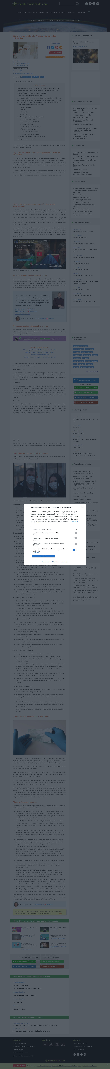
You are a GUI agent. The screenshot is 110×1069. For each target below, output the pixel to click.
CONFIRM (43, 556)
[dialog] (55, 534)
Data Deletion (45, 561)
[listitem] (55, 529)
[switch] (75, 533)
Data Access (55, 561)
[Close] (82, 507)
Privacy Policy (64, 561)
